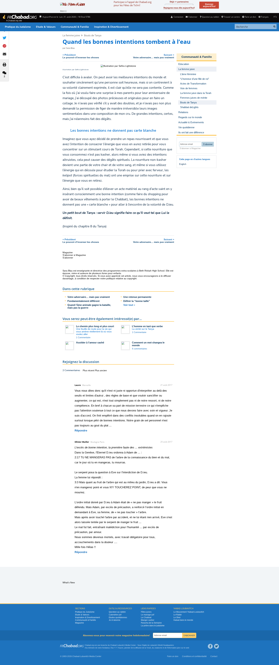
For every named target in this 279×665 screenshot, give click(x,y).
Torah (148, 648)
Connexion (178, 16)
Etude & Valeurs (46, 27)
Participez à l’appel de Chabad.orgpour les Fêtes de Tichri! (132, 3)
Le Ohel (176, 617)
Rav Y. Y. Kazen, (117, 648)
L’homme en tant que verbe (147, 326)
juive (178, 648)
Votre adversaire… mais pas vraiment (88, 297)
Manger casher (147, 620)
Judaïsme (158, 648)
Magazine (79, 623)
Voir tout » (129, 305)
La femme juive (71, 35)
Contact (213, 656)
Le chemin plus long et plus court (95, 326)
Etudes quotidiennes (118, 617)
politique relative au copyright (121, 278)
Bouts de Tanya (92, 35)
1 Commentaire (83, 337)
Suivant (153, 56)
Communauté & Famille (75, 27)
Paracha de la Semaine (151, 623)
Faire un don (250, 16)
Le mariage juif (147, 615)
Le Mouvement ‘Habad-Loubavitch (188, 612)
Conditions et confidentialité (194, 656)
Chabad (113, 645)
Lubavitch (121, 645)
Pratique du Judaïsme (18, 27)
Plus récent (89, 370)
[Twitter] (216, 646)
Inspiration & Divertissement (111, 27)
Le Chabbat (146, 617)
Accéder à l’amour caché (90, 342)
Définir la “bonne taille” (136, 301)
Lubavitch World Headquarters (162, 645)
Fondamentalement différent (83, 301)
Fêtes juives (146, 612)
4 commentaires (139, 348)
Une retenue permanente (137, 297)
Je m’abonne (114, 620)
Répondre (81, 430)
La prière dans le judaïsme (153, 625)
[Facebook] (210, 646)
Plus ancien (101, 370)
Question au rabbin (210, 16)
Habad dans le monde (183, 620)
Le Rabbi (177, 615)
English (182, 164)
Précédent (81, 56)
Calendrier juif (115, 615)
